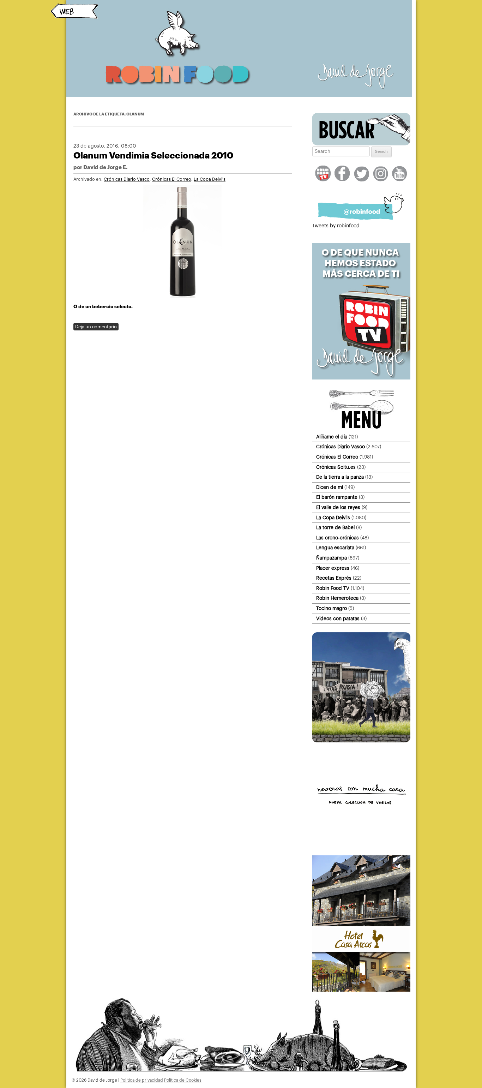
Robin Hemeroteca (337, 598)
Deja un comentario (96, 326)
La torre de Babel (335, 527)
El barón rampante (336, 497)
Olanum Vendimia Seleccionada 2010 (153, 155)
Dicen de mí (329, 487)
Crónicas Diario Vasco (127, 179)
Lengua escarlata (335, 547)
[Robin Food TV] (361, 378)
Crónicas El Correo (171, 179)
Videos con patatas (338, 618)
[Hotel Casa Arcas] (361, 990)
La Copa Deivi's (209, 179)
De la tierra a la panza (340, 477)
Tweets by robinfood (336, 225)
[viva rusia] (361, 741)
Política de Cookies (182, 1080)
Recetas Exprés (333, 578)
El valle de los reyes (338, 507)
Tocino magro (331, 608)
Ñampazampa (331, 558)
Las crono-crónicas (337, 538)
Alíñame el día (331, 437)
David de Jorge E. (105, 167)
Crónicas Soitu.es (336, 467)
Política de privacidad (141, 1080)
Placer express (332, 568)
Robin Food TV (332, 588)
